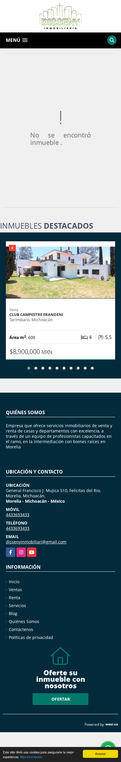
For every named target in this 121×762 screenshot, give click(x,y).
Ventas (15, 589)
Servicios (17, 605)
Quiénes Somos (24, 621)
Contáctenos (21, 629)
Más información (31, 757)
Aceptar (100, 753)
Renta (14, 597)
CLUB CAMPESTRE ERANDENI (36, 314)
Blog (13, 613)
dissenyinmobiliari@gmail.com (36, 542)
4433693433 (17, 514)
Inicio (14, 581)
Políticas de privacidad (31, 637)
